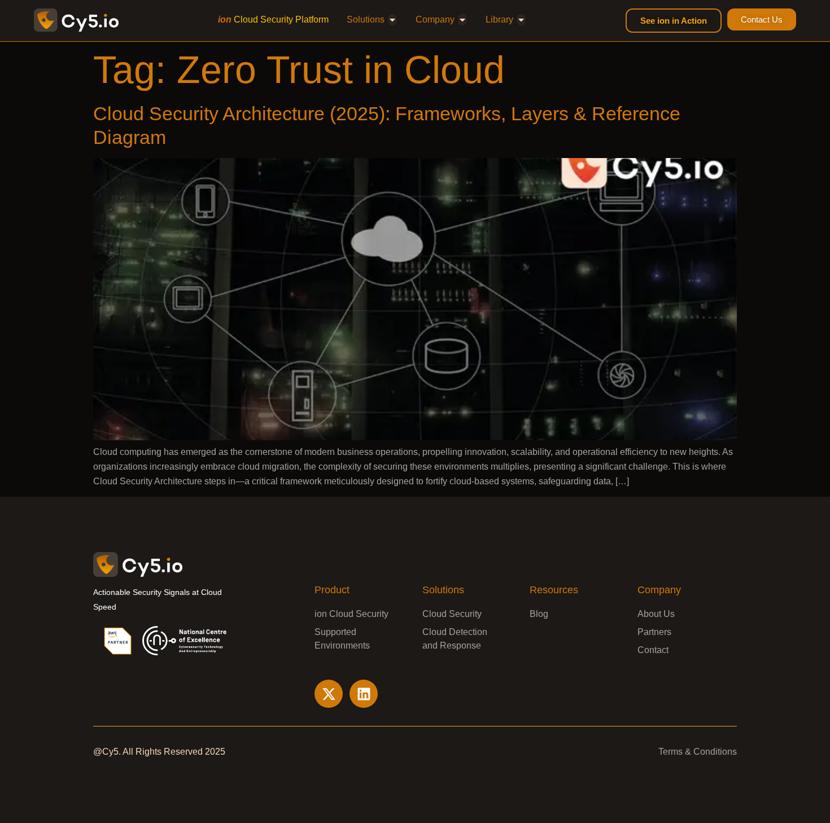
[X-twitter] (328, 694)
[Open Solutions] (392, 20)
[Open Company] (462, 20)
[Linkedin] (364, 694)
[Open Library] (521, 20)
